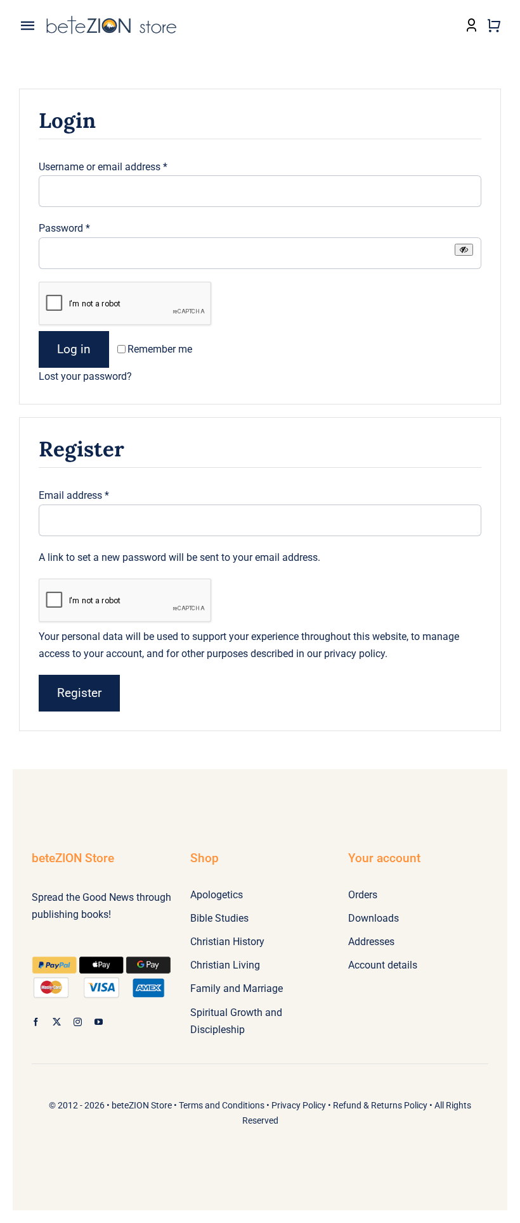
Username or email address (103, 167)
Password (64, 228)
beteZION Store (142, 1105)
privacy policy (354, 654)
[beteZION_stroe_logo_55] (111, 19)
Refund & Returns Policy (380, 1105)
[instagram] (78, 1022)
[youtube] (98, 1022)
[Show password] (464, 250)
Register (79, 693)
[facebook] (36, 1022)
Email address (74, 495)
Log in (74, 349)
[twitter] (57, 1022)
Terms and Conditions (221, 1105)
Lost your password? (85, 376)
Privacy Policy (298, 1105)
